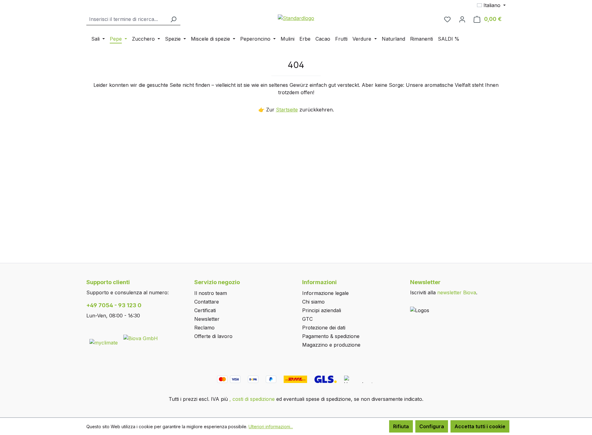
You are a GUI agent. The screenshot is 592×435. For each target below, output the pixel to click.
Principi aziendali (321, 310)
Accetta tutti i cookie (479, 426)
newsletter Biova (456, 292)
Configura (431, 426)
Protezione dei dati (323, 327)
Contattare (206, 302)
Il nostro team (210, 293)
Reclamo (204, 327)
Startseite (287, 110)
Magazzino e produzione (331, 345)
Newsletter (207, 319)
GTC (307, 319)
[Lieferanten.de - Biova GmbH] (140, 338)
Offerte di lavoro (213, 336)
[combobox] (126, 19)
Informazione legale (325, 293)
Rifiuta (401, 426)
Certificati (205, 310)
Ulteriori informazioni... (271, 426)
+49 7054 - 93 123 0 (114, 305)
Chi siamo (313, 302)
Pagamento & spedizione (331, 336)
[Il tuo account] (462, 19)
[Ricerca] (173, 19)
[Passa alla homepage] (296, 18)
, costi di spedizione (252, 399)
